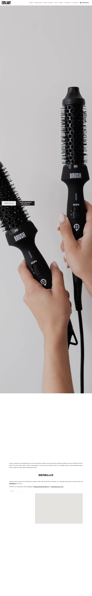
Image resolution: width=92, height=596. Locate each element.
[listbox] (85, 3)
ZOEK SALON (9, 203)
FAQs (56, 2)
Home (31, 2)
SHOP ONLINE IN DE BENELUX (25, 203)
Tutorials (67, 2)
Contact (75, 2)
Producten (38, 2)
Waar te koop (48, 2)
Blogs (61, 2)
